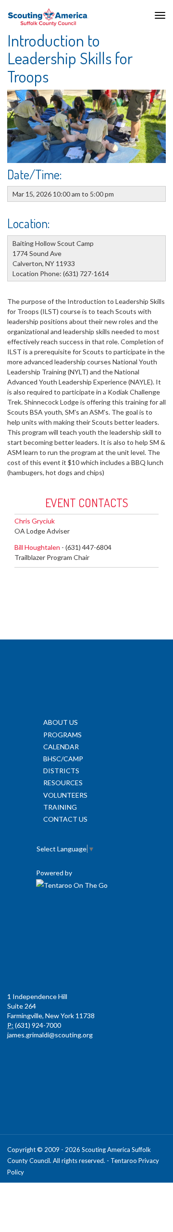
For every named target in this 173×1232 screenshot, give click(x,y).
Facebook (43, 920)
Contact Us (65, 819)
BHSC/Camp (63, 759)
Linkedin (85, 920)
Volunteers (65, 795)
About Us (60, 722)
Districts (61, 771)
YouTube (128, 920)
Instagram (85, 963)
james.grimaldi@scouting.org (50, 1035)
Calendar (61, 747)
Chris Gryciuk (34, 521)
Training (60, 807)
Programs (62, 735)
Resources (63, 783)
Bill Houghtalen (37, 547)
